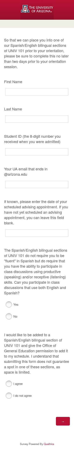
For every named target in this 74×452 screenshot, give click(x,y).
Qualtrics (49, 444)
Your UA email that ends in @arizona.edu (25, 171)
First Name (13, 81)
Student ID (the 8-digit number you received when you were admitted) (32, 138)
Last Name (13, 108)
